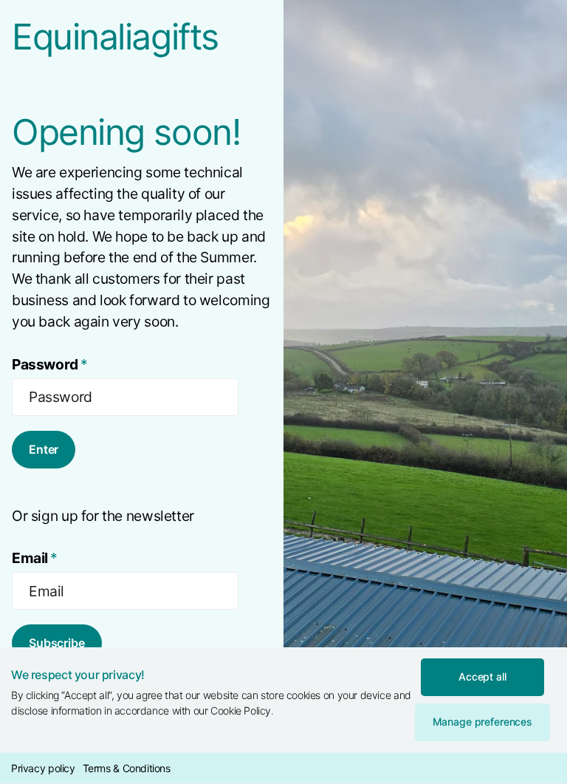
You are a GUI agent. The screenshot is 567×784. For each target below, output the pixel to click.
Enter (43, 449)
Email (35, 558)
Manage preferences (482, 721)
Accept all (482, 676)
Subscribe (57, 642)
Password (50, 364)
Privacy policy (43, 768)
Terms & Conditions (127, 768)
